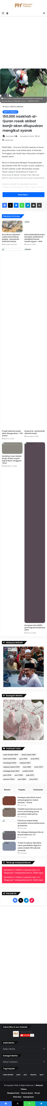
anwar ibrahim (10, 755)
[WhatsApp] (22, 205)
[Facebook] (4, 205)
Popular (21, 790)
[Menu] (3, 13)
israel (35, 759)
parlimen (28, 771)
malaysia (25, 763)
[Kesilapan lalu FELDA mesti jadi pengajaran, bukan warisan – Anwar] (9, 800)
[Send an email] (16, 136)
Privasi (37, 1093)
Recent (7, 790)
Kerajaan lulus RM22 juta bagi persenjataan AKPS (34, 627)
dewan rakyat (29, 755)
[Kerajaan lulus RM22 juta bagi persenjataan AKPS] (34, 532)
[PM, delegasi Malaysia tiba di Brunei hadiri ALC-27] (9, 835)
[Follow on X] (15, 136)
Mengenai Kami (13, 1093)
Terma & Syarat (27, 1093)
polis (30, 775)
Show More (23, 195)
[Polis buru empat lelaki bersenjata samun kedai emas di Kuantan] (9, 823)
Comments (38, 790)
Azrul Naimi (9, 136)
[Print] (39, 205)
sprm (22, 779)
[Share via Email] (33, 205)
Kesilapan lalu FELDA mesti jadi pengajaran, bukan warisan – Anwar (29, 800)
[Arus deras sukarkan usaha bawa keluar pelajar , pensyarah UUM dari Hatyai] (12, 226)
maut (27, 767)
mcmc (38, 767)
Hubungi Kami (28, 1097)
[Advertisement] (23, 43)
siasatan (8, 779)
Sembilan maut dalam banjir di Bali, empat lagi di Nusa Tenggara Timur (12, 459)
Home (6, 107)
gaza (23, 759)
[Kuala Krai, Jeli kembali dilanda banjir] (34, 338)
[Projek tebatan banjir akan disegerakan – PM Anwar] (12, 338)
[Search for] (44, 13)
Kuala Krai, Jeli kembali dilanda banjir (34, 432)
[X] (10, 205)
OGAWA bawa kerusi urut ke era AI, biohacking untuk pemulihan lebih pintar (30, 811)
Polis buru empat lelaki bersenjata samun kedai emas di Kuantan (31, 823)
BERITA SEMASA (16, 107)
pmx (19, 775)
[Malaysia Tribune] (23, 5)
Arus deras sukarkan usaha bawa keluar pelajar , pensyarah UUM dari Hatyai (11, 238)
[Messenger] (16, 205)
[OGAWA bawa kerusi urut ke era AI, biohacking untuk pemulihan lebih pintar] (9, 812)
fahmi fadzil (9, 759)
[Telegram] (27, 205)
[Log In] (7, 13)
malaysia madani (11, 767)
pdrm (7, 775)
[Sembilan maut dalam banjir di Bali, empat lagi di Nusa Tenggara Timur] (12, 448)
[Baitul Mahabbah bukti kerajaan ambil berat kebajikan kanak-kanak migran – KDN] (34, 226)
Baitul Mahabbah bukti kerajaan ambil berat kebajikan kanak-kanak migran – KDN (34, 238)
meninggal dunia (11, 771)
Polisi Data (17, 1097)
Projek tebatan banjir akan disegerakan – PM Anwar (12, 433)
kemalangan (9, 763)
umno (33, 779)
